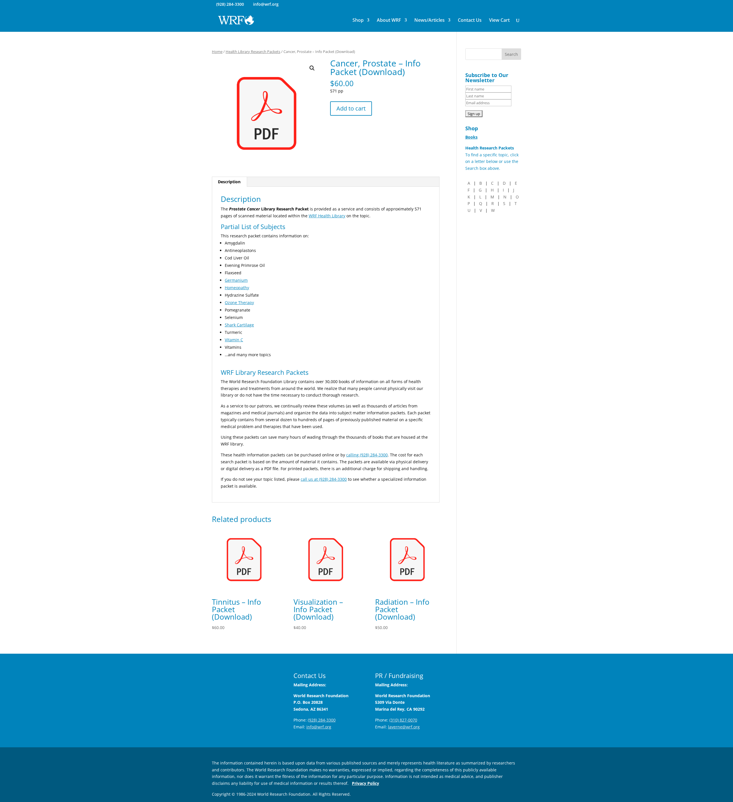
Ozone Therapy (239, 302)
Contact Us (470, 20)
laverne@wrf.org (404, 727)
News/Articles (429, 20)
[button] (312, 68)
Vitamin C (234, 339)
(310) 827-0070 (403, 720)
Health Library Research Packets (253, 51)
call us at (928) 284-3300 (324, 479)
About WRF (389, 20)
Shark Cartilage (239, 325)
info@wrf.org (318, 727)
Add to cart (351, 108)
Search (511, 54)
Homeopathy (237, 287)
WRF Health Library (327, 215)
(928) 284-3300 (230, 4)
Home (217, 51)
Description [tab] (229, 181)
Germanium (236, 280)
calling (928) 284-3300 (367, 455)
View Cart (499, 20)
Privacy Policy (365, 783)
